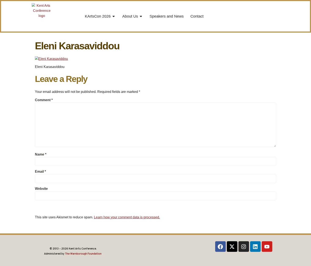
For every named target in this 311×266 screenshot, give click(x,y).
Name (40, 154)
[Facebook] (220, 246)
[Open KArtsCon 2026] (114, 16)
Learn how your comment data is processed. (127, 217)
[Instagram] (243, 246)
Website (41, 188)
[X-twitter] (232, 246)
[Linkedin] (255, 246)
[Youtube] (267, 246)
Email (40, 171)
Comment (44, 100)
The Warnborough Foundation (83, 254)
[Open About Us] (141, 16)
